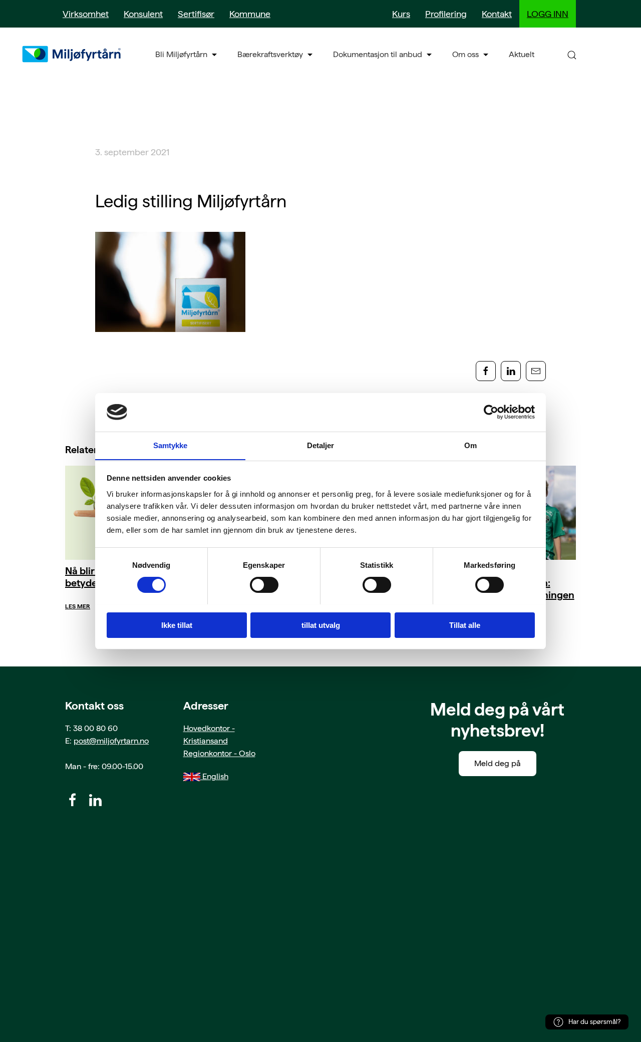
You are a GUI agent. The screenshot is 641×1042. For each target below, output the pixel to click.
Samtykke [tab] (170, 445)
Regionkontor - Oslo (219, 753)
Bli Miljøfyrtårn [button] (181, 54)
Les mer (77, 606)
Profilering (446, 14)
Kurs (401, 14)
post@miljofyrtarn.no (111, 741)
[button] (572, 54)
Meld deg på (497, 763)
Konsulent (143, 14)
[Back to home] (72, 54)
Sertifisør (196, 14)
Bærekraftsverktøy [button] (270, 54)
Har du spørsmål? (594, 1021)
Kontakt (497, 14)
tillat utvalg (320, 624)
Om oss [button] (465, 54)
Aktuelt (521, 54)
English (214, 776)
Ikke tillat (176, 624)
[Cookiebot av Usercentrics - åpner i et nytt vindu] (491, 412)
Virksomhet (86, 14)
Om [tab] (470, 445)
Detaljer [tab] (321, 445)
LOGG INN (547, 14)
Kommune (249, 14)
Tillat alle (464, 624)
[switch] (264, 585)
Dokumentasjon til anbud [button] (377, 54)
